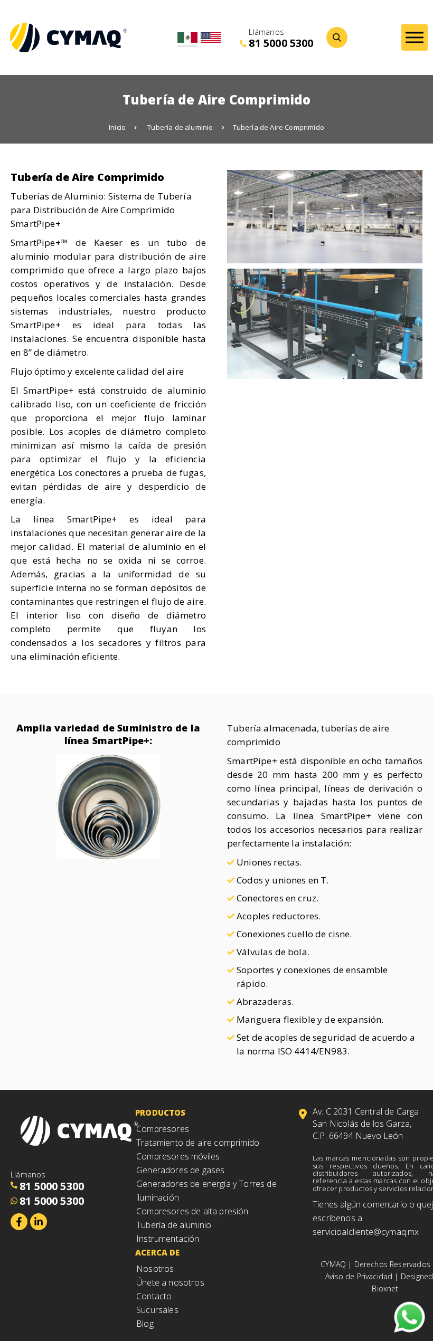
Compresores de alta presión (192, 1211)
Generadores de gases (180, 1170)
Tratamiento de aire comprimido (197, 1142)
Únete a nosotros (170, 1282)
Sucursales (157, 1310)
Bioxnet (385, 1288)
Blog (145, 1323)
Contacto (154, 1296)
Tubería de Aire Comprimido (278, 127)
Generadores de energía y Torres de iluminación (206, 1190)
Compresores (162, 1129)
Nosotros (155, 1269)
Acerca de (157, 1252)
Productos (160, 1112)
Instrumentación (168, 1238)
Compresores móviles (178, 1156)
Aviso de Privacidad (358, 1276)
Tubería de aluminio (180, 127)
